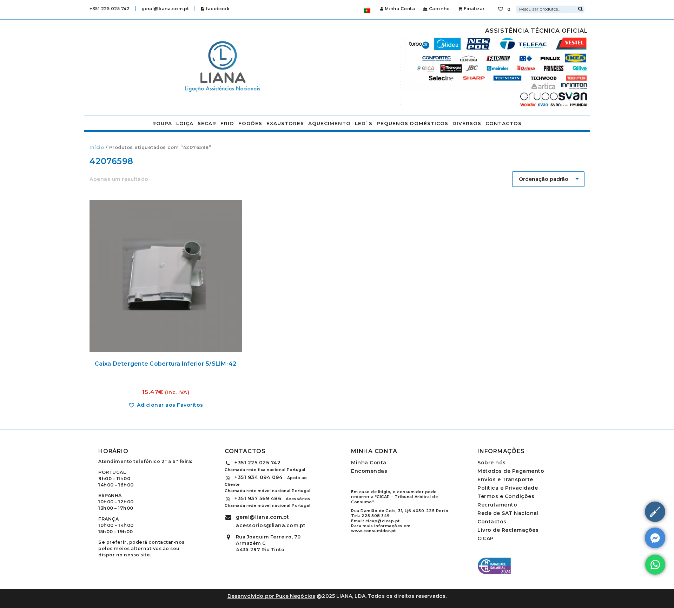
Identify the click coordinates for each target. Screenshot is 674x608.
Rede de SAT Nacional (507, 513)
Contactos (503, 123)
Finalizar (474, 8)
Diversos (466, 123)
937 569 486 (257, 498)
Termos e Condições (505, 496)
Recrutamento (497, 505)
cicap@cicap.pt (382, 520)
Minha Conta (399, 8)
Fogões (250, 123)
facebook (217, 8)
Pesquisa (580, 8)
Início (97, 147)
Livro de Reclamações (507, 530)
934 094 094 (258, 477)
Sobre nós (491, 462)
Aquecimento (329, 123)
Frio (227, 123)
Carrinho (439, 8)
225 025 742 (257, 462)
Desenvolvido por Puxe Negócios (271, 596)
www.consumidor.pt (373, 530)
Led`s (363, 123)
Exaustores (285, 123)
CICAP (485, 538)
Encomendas (369, 471)
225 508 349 (376, 515)
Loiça (184, 123)
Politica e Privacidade (507, 488)
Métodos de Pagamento (510, 471)
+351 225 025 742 (110, 8)
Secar (207, 123)
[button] (165, 404)
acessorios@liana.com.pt (271, 525)
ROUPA (162, 123)
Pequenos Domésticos (412, 123)
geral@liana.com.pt (165, 8)
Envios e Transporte (505, 479)
